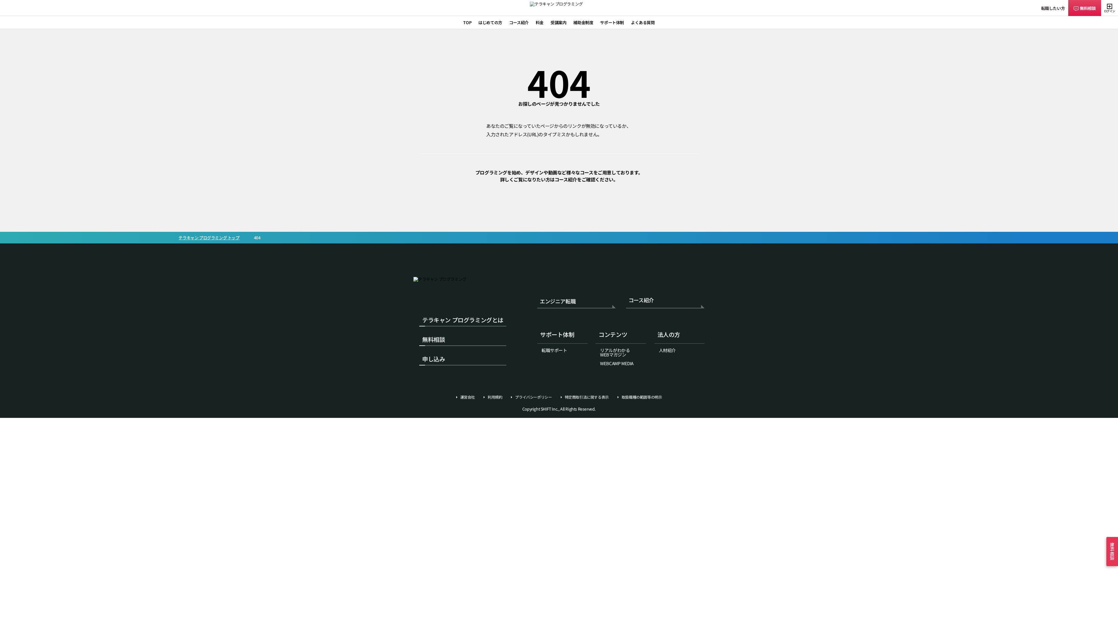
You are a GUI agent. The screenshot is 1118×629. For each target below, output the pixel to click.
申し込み (433, 359)
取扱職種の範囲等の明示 (642, 397)
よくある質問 (643, 22)
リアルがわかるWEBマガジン (615, 352)
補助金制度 (583, 22)
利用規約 (495, 397)
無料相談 (1088, 8)
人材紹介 (667, 350)
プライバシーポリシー (533, 397)
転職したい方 (1053, 8)
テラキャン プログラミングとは (462, 320)
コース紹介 (641, 300)
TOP (467, 22)
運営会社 (467, 397)
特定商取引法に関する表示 (587, 397)
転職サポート (554, 350)
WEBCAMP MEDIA (617, 363)
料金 (540, 22)
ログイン (1109, 11)
